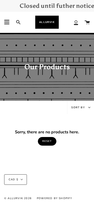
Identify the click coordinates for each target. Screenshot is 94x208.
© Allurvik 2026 (18, 198)
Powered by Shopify (54, 198)
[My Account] (76, 22)
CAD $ (13, 179)
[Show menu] (6, 22)
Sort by (78, 107)
